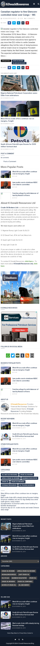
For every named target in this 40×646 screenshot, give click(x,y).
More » (3, 56)
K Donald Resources (9, 485)
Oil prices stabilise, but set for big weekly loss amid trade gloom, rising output (19, 501)
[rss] (23, 639)
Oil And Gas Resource (19, 63)
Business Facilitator (29, 478)
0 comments (30, 18)
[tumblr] (19, 639)
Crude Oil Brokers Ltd (9, 208)
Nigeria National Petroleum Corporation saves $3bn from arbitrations (23, 526)
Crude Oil (5, 481)
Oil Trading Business (26, 485)
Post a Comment (10, 161)
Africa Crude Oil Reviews (11, 478)
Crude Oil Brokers (17, 481)
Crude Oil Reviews (18, 60)
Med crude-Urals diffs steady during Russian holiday (20, 497)
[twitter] (15, 639)
